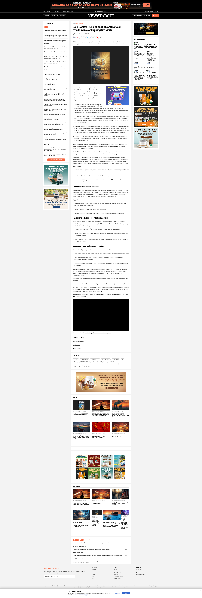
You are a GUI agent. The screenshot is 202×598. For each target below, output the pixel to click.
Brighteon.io (94, 569)
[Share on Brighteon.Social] (74, 37)
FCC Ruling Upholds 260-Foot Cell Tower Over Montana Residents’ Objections (54, 118)
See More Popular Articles (56, 159)
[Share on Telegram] (87, 37)
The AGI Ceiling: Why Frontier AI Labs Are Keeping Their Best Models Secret (55, 88)
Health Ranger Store (140, 574)
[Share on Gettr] (97, 37)
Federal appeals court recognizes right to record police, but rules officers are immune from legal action (55, 68)
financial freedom (117, 41)
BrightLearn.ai (76, 345)
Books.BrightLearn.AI (117, 289)
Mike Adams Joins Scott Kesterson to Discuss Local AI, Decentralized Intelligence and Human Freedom (139, 56)
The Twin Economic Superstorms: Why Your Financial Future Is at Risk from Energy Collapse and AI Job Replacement (81, 524)
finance (111, 41)
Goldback (126, 43)
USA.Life (93, 580)
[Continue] (73, 576)
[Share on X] (84, 37)
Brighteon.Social (95, 571)
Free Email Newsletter (141, 571)
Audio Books (70, 11)
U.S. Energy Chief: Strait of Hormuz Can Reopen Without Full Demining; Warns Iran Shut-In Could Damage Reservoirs (111, 524)
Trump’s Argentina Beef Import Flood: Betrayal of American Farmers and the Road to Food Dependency (55, 42)
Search (157, 11)
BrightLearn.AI (98, 291)
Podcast (116, 574)
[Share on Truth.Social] (90, 37)
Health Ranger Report (140, 39)
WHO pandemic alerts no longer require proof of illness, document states (55, 155)
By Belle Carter (77, 34)
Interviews (63, 11)
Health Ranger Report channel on (98, 333)
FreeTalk (93, 574)
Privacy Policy (139, 572)
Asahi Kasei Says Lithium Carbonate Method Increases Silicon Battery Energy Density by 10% (55, 100)
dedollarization (97, 41)
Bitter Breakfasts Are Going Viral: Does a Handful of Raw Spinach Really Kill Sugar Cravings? (55, 123)
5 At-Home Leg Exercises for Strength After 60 (54, 114)
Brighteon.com (76, 348)
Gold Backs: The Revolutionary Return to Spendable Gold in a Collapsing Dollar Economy (104, 43)
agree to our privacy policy (82, 595)
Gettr (93, 572)
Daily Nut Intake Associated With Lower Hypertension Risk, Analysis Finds (53, 73)
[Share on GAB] (94, 37)
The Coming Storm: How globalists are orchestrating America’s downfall (95, 522)
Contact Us (138, 569)
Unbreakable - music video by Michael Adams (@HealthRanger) (152, 66)
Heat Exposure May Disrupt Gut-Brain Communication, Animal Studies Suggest (53, 128)
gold (79, 43)
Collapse (77, 41)
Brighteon (49, 11)
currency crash (83, 41)
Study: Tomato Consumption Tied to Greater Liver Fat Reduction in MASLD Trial (55, 79)
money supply (76, 44)
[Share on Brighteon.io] (77, 37)
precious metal (82, 44)
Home (44, 11)
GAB (93, 578)
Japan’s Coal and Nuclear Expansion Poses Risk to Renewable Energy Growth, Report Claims (120, 415)
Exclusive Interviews (118, 576)
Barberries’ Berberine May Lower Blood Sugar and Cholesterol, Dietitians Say (55, 133)
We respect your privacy (49, 579)
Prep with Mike (56, 11)
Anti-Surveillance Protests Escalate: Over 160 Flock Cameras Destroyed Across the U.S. (55, 57)
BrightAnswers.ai (149, 11)
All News (116, 571)
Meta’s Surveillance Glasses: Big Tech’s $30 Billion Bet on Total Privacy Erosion (55, 62)
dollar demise (104, 41)
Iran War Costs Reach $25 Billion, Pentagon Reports (120, 435)
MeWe (93, 576)
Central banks (79, 23)
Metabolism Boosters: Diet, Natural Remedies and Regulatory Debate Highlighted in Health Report (55, 138)
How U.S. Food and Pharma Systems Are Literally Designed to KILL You (139, 66)
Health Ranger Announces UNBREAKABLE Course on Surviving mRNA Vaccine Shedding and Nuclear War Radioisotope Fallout (152, 57)
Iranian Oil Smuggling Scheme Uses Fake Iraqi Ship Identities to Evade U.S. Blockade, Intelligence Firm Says (81, 436)
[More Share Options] (100, 37)
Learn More (117, 593)
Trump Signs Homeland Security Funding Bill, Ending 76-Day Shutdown (120, 503)
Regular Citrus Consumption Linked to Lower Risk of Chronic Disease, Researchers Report (55, 36)
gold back (83, 43)
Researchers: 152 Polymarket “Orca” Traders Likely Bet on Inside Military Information (55, 47)
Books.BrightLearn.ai (78, 341)
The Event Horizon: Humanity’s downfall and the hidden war (80, 414)
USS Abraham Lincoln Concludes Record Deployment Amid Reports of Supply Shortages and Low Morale (55, 149)
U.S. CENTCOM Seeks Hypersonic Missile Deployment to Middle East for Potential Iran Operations (100, 414)
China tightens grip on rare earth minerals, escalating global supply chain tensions (100, 436)
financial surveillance (96, 361)
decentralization (90, 41)
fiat (108, 41)
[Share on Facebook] (81, 37)
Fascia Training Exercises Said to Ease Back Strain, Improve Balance (54, 83)
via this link (76, 289)
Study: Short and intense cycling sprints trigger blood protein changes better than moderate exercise (54, 94)
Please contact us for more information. (81, 562)
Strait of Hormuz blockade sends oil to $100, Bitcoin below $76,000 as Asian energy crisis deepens (124, 523)
